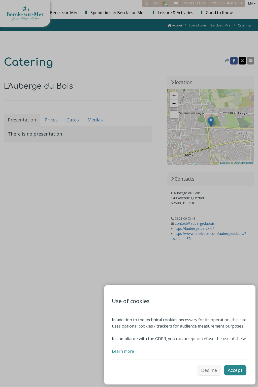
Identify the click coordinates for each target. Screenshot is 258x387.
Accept (235, 370)
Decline (209, 370)
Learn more (123, 351)
